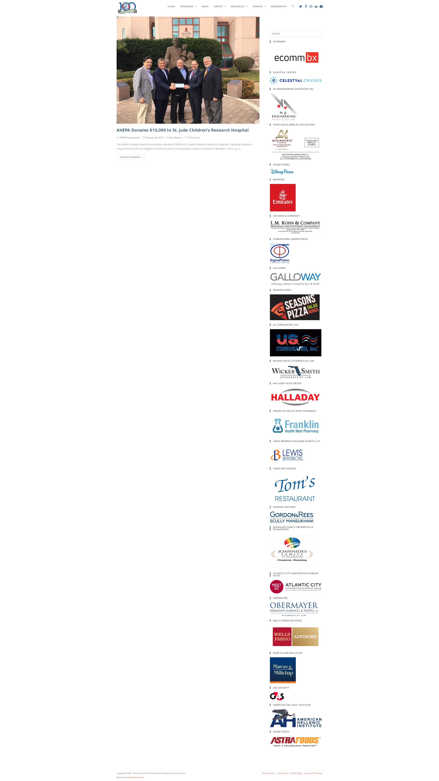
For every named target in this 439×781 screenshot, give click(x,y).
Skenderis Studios (136, 777)
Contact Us (283, 773)
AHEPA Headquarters (130, 137)
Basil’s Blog (296, 773)
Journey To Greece (313, 773)
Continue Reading (130, 157)
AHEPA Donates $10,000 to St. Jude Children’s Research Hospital (183, 130)
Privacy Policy (268, 773)
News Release (175, 137)
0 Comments (194, 137)
